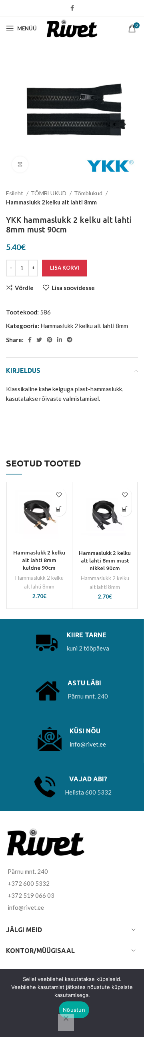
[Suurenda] (20, 164)
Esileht (15, 193)
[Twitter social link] (39, 339)
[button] (59, 509)
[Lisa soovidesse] (59, 495)
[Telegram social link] (69, 339)
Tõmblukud (89, 193)
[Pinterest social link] (49, 339)
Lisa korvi (64, 267)
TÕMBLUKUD (49, 193)
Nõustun (74, 1010)
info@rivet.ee (88, 744)
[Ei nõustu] (66, 1022)
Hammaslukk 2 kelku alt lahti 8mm (51, 202)
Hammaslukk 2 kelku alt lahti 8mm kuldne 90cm (39, 560)
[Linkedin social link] (59, 339)
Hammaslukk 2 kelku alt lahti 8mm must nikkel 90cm (105, 560)
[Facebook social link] (72, 8)
